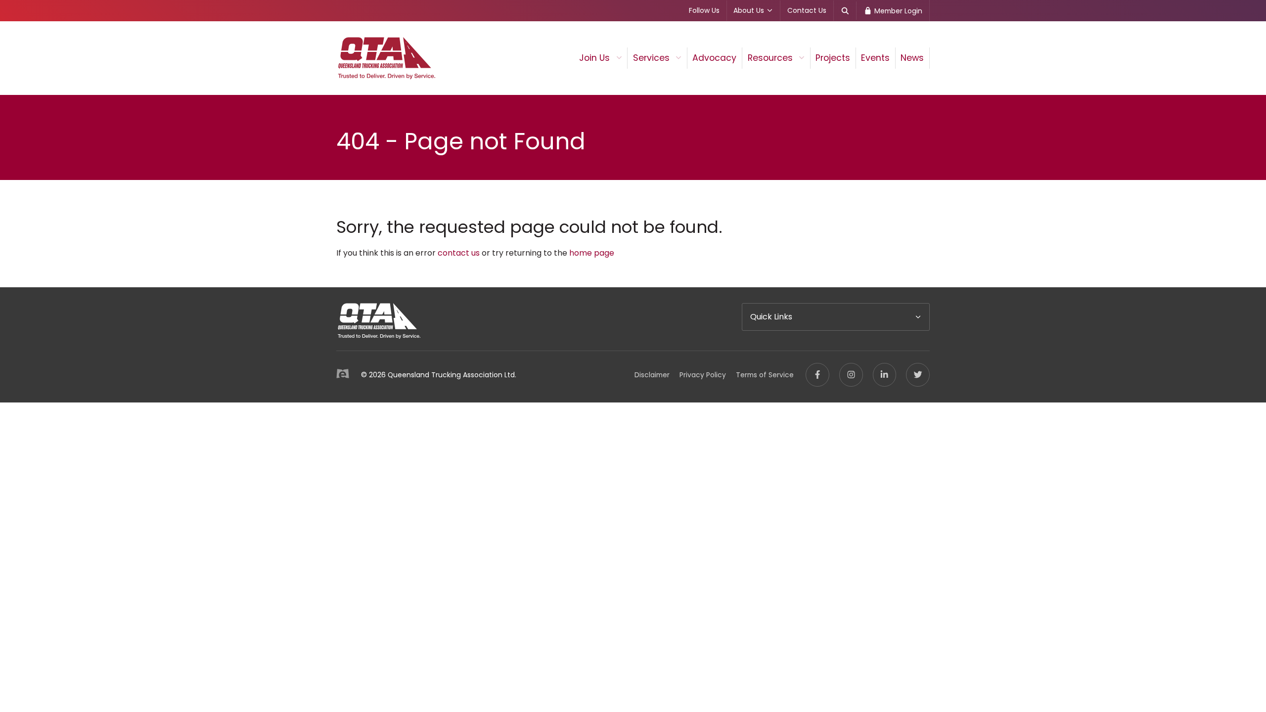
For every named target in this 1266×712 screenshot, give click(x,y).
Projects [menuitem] (832, 58)
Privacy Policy (702, 375)
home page (591, 253)
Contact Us (806, 10)
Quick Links (771, 316)
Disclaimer (652, 375)
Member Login (897, 11)
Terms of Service (765, 375)
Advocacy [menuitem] (714, 58)
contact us (459, 253)
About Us (748, 10)
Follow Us (704, 10)
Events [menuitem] (875, 58)
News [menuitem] (912, 58)
